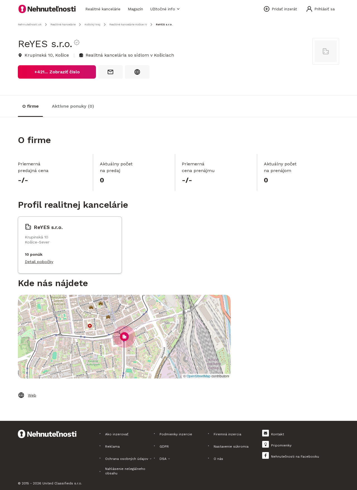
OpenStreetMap (199, 375)
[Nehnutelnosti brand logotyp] (47, 9)
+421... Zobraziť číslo (57, 71)
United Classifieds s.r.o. (62, 483)
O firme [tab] (30, 106)
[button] (124, 336)
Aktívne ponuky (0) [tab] (73, 106)
